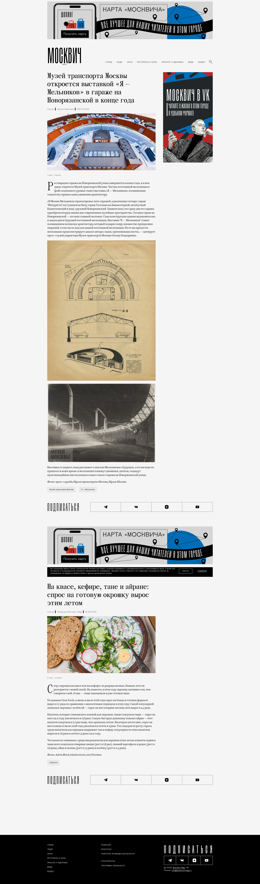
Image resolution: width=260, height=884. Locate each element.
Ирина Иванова (65, 109)
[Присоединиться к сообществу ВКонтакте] (136, 507)
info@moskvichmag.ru (182, 870)
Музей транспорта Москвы (62, 490)
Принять (185, 571)
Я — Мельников (87, 490)
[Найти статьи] (211, 62)
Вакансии (106, 849)
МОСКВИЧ (64, 55)
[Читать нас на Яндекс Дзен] (167, 507)
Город (50, 109)
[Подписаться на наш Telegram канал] (105, 507)
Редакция (106, 845)
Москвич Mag (179, 868)
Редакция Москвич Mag (69, 612)
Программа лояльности (113, 866)
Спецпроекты (108, 861)
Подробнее (202, 571)
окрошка (53, 762)
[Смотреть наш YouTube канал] (197, 507)
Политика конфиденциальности (118, 854)
